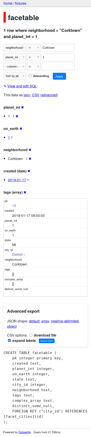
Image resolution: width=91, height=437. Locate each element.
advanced (49, 94)
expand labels (23, 340)
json (27, 94)
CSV (35, 94)
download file (44, 335)
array (45, 320)
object (12, 326)
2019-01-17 (17, 179)
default (34, 320)
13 (14, 205)
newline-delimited (65, 320)
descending (40, 76)
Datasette (25, 432)
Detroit (17, 254)
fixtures (20, 3)
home (8, 3)
